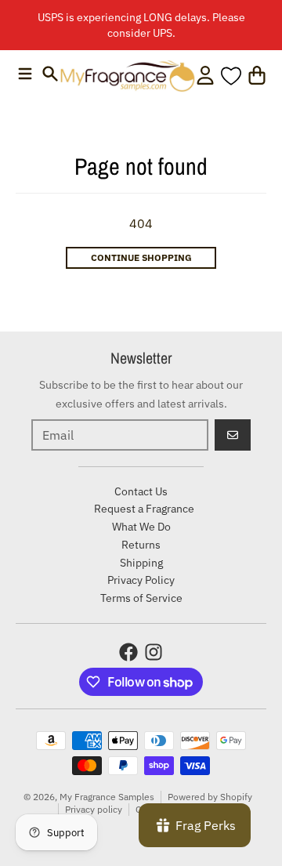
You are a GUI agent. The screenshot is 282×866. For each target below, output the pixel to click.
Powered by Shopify (210, 797)
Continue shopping (141, 257)
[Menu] (25, 73)
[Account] (205, 75)
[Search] (50, 73)
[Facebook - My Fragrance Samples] (128, 652)
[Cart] (257, 75)
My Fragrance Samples (107, 797)
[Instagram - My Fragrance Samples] (153, 652)
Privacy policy (93, 809)
